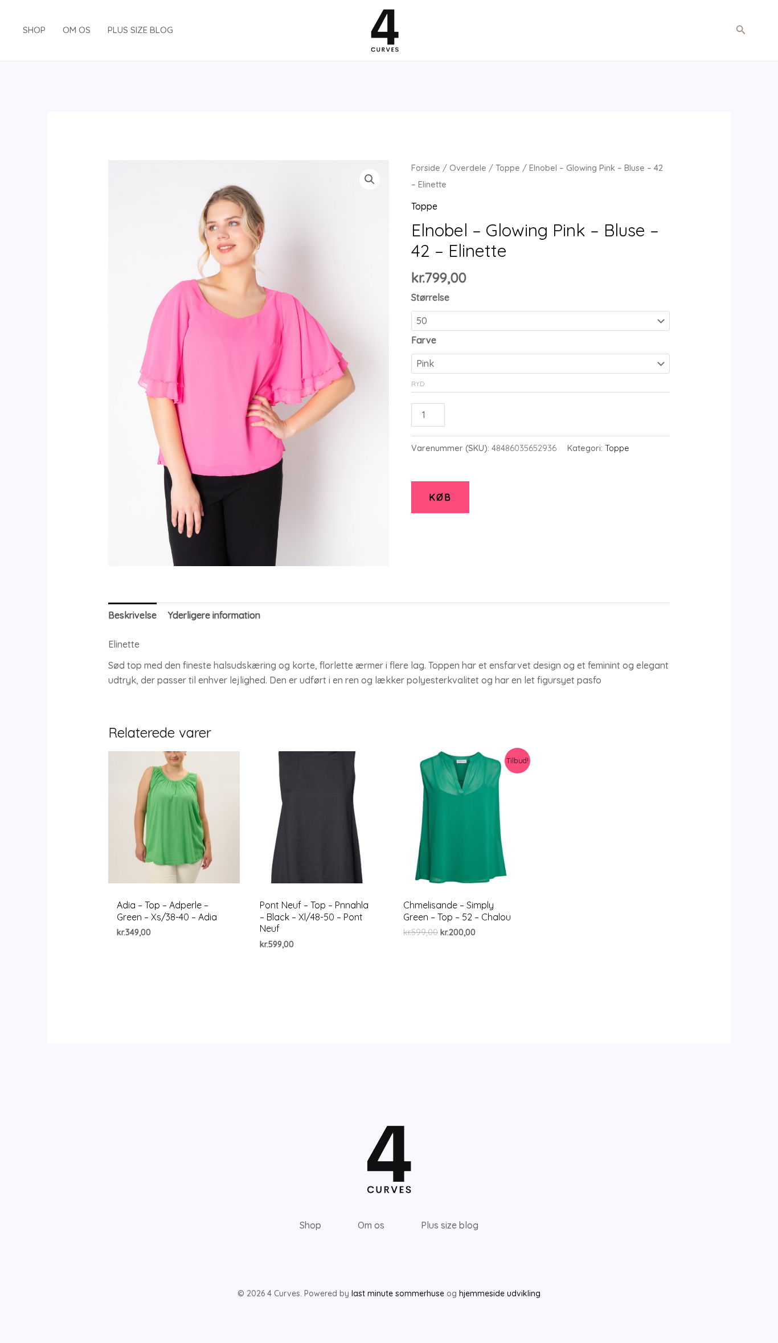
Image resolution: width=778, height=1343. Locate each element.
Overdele (467, 167)
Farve (423, 340)
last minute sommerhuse (397, 1293)
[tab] (132, 615)
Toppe (508, 167)
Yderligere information (214, 615)
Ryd (417, 383)
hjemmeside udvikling (499, 1293)
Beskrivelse (132, 615)
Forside (425, 167)
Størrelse (430, 297)
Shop (34, 29)
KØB (440, 497)
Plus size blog (140, 29)
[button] (741, 30)
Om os (77, 29)
